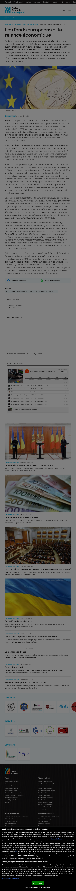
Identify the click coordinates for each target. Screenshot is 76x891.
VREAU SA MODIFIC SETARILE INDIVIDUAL (37, 887)
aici (16, 851)
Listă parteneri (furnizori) (10, 878)
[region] (38, 858)
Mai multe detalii (56, 839)
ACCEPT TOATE (38, 883)
